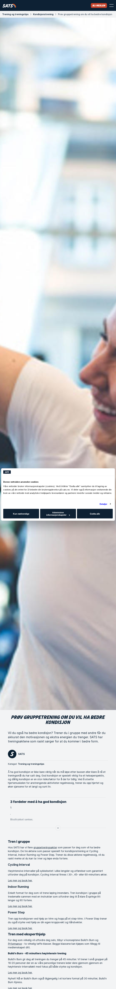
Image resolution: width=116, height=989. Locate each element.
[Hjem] (9, 5)
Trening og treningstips (15, 14)
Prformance (15, 943)
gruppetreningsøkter (45, 847)
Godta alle (95, 513)
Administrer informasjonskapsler (56, 513)
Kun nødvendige (21, 513)
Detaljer (103, 504)
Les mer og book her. (20, 880)
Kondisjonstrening (43, 14)
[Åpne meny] (111, 5)
